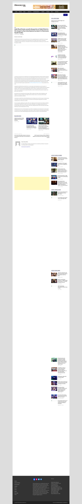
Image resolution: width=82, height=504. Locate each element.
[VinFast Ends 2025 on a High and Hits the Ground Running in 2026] (54, 175)
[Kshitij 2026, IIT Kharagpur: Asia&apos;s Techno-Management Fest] (54, 163)
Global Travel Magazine (54, 485)
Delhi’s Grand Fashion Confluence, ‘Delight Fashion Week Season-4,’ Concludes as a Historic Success (63, 281)
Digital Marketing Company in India (56, 487)
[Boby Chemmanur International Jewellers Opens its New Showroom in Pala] (54, 68)
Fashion (47, 11)
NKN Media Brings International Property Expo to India (62, 287)
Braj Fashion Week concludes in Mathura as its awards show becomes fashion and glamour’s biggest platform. (62, 389)
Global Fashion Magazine (55, 482)
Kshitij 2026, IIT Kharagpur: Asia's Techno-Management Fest (62, 164)
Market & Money (17, 482)
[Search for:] (59, 15)
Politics (15, 481)
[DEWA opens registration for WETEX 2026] (54, 376)
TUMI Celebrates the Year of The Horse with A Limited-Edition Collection (63, 158)
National (57, 11)
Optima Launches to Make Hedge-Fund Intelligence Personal (19, 119)
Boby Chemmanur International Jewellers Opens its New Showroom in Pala (62, 70)
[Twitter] (39, 479)
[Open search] (67, 12)
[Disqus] (31, 163)
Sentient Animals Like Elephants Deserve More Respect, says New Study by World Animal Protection (62, 170)
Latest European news (54, 484)
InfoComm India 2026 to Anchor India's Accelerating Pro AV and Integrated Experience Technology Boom (43, 127)
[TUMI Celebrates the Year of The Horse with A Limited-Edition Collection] (54, 157)
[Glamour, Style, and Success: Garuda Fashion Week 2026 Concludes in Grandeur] (54, 381)
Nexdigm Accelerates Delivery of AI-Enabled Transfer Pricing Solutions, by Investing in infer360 (62, 56)
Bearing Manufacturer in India (55, 493)
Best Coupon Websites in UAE (55, 486)
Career (42, 11)
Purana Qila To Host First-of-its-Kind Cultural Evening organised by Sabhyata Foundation (62, 402)
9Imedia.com (65, 502)
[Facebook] (34, 479)
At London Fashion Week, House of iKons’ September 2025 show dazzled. (62, 395)
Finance (20, 11)
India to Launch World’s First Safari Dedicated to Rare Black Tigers (62, 192)
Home (16, 11)
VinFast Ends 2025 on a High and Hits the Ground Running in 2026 (63, 176)
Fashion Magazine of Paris (55, 490)
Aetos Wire (22, 34)
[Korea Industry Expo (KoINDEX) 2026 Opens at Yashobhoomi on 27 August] (31, 121)
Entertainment (36, 11)
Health (15, 491)
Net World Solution (59, 502)
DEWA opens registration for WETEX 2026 (62, 377)
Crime (15, 489)
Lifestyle (29, 11)
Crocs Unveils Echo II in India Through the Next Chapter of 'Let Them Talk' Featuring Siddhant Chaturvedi (63, 63)
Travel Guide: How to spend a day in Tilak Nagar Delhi (62, 198)
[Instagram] (36, 479)
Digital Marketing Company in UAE (56, 489)
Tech (52, 11)
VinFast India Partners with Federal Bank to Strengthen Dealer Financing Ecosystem (62, 83)
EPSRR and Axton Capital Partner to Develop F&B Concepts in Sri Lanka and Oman (62, 40)
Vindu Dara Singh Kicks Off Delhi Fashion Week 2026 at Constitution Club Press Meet (62, 274)
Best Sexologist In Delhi (54, 492)
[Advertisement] (31, 20)
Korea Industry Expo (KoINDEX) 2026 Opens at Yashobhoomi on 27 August (31, 126)
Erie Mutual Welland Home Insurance (35, 82)
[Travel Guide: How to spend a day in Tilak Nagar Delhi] (54, 197)
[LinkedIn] (41, 479)
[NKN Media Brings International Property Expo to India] (54, 286)
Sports (15, 487)
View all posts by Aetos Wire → (26, 146)
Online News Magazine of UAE (56, 483)
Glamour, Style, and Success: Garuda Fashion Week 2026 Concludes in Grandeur (62, 382)
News (24, 11)
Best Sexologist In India (54, 491)
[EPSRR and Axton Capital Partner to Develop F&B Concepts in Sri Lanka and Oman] (54, 38)
